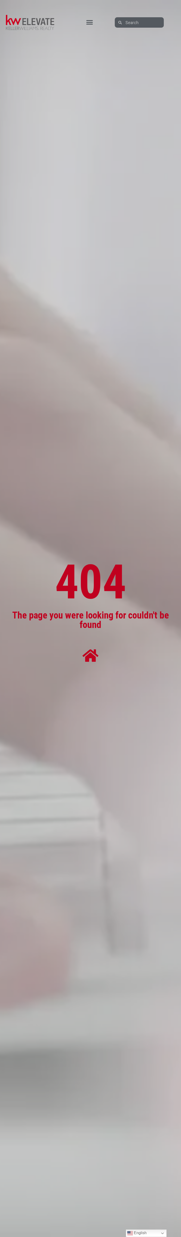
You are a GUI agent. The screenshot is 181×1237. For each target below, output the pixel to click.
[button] (89, 22)
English (140, 1233)
